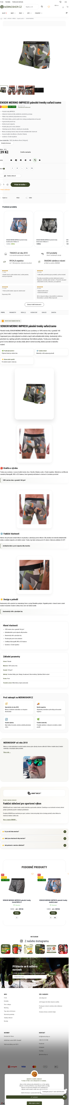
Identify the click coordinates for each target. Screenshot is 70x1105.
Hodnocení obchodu (17, 2)
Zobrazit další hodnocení (34, 304)
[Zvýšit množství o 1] (7, 185)
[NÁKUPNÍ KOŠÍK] (67, 7)
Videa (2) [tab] (23, 312)
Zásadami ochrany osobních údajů (37, 980)
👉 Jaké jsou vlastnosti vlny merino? (33, 838)
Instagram (41, 1047)
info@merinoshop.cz (44, 1036)
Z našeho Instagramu (37, 941)
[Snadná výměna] (18, 723)
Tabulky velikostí (8, 1017)
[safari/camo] (35, 160)
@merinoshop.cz (43, 1054)
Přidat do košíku (19, 185)
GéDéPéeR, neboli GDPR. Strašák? (12, 1040)
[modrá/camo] (30, 160)
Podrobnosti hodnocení (24, 107)
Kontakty (8, 2)
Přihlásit (52, 973)
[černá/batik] (11, 160)
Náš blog (6, 1007)
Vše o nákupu (7, 1004)
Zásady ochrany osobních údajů (47, 1012)
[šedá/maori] (39, 160)
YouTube (41, 1051)
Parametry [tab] (12, 312)
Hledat (43, 6)
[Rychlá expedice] (50, 707)
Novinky (6, 1021)
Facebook (41, 1043)
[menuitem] (4, 13)
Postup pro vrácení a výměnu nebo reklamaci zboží (50, 1007)
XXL (55, 917)
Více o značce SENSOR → (10, 819)
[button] (2, 229)
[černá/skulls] (25, 160)
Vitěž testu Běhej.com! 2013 (11, 1044)
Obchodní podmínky (9, 1014)
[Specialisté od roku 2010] (18, 707)
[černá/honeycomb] (21, 160)
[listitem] (18, 229)
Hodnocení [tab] (34, 312)
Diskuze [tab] (44, 312)
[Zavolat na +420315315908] (62, 2)
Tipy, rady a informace (9, 1011)
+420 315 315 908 (43, 1040)
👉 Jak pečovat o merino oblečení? (33, 845)
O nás (1, 2)
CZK (56, 5)
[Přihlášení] (63, 7)
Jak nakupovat (42, 998)
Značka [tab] (53, 312)
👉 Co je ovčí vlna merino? (33, 832)
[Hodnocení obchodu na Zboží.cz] (4, 1103)
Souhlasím (35, 1097)
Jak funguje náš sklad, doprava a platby (49, 1002)
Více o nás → (7, 752)
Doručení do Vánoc (9, 1036)
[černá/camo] (16, 160)
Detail (17, 913)
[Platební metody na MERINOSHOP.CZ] (12, 1066)
